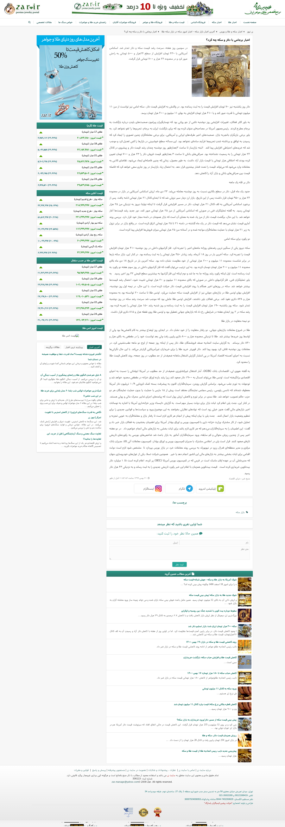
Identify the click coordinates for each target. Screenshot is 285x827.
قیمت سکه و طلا (176, 22)
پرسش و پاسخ (99, 770)
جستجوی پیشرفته (116, 770)
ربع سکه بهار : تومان (141, 824)
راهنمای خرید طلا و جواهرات (92, 22)
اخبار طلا (232, 22)
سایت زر (171, 775)
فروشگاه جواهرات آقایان (124, 22)
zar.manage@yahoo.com (125, 781)
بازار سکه (241, 512)
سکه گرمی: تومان (79, 824)
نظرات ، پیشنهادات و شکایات (162, 770)
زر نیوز (250, 31)
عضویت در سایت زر (136, 770)
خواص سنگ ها (65, 22)
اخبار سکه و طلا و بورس (231, 31)
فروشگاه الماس (198, 22)
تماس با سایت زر (187, 770)
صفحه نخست (249, 22)
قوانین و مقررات (81, 770)
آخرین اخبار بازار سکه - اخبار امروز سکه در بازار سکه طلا (188, 31)
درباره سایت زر (204, 770)
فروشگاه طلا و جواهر (152, 22)
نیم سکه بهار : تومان (203, 824)
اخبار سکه (217, 22)
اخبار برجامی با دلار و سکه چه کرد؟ (140, 31)
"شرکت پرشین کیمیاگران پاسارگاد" (218, 803)
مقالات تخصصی (44, 22)
